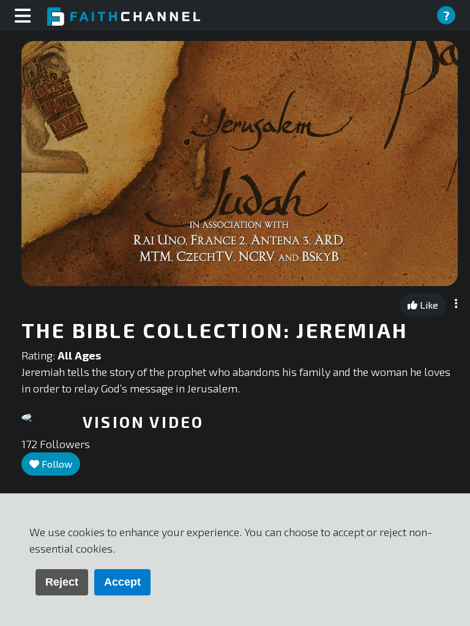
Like (427, 305)
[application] (239, 163)
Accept (122, 582)
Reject (61, 582)
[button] (240, 163)
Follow (55, 464)
